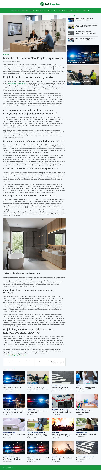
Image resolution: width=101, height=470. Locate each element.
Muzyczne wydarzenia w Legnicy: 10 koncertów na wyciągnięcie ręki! (49, 361)
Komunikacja (79, 432)
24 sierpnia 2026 (56, 461)
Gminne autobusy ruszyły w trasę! (86, 434)
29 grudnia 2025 (7, 61)
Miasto (31, 10)
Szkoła (77, 409)
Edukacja (62, 385)
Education (36, 432)
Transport (24, 10)
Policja (5, 385)
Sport (55, 10)
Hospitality (42, 432)
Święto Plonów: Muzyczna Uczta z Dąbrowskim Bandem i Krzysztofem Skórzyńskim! (62, 436)
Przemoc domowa (7, 409)
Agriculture (30, 432)
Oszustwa (29, 409)
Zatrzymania (14, 409)
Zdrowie (49, 10)
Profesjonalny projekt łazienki (17, 83)
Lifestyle (69, 10)
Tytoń (12, 456)
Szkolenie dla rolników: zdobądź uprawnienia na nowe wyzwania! (37, 435)
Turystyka (61, 10)
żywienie (81, 409)
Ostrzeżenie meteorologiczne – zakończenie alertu (18, 361)
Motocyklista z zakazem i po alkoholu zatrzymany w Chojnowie (86, 25)
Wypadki (33, 385)
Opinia (80, 385)
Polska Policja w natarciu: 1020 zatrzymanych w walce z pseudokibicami (84, 20)
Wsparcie (85, 385)
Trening (66, 409)
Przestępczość (10, 385)
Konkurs (13, 432)
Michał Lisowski (16, 61)
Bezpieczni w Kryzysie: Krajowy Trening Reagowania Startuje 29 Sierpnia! (61, 412)
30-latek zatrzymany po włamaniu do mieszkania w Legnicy (38, 458)
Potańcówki (54, 456)
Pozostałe (6, 54)
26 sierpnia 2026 (7, 391)
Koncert (54, 432)
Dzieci (77, 385)
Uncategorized (30, 456)
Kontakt (84, 10)
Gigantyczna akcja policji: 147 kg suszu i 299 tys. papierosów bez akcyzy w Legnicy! (12, 459)
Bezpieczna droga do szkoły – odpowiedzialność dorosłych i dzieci (85, 32)
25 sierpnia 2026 (56, 414)
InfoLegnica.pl (14, 467)
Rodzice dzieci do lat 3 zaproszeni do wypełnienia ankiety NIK (85, 39)
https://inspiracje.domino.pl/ (17, 355)
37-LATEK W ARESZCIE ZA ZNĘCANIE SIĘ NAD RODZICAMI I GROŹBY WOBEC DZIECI (14, 412)
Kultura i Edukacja (40, 10)
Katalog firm (76, 10)
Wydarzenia (58, 432)
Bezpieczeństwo (15, 10)
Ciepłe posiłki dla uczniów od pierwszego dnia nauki (84, 411)
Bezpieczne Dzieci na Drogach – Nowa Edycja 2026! (85, 458)
